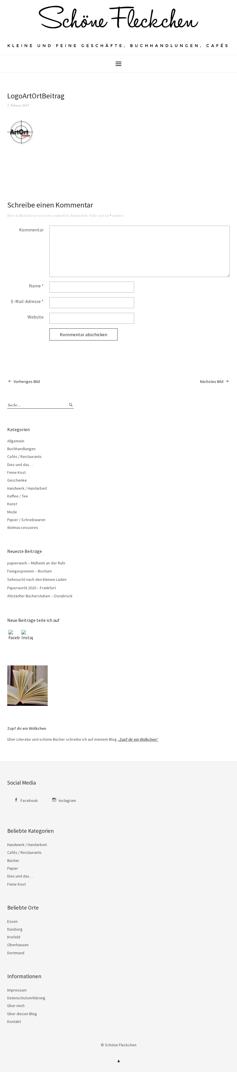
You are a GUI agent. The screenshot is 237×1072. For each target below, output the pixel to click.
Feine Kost (16, 472)
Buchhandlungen (21, 448)
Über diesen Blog (22, 1013)
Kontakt (14, 1021)
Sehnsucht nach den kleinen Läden (36, 579)
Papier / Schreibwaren (26, 519)
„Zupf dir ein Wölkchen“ (138, 739)
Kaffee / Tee (17, 496)
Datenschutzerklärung (26, 997)
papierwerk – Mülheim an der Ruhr (36, 563)
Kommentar (31, 230)
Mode (12, 512)
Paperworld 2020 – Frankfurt (31, 587)
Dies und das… (20, 464)
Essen (12, 921)
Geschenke (17, 480)
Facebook (29, 800)
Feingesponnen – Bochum (29, 571)
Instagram (67, 800)
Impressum (17, 990)
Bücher (13, 860)
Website (35, 317)
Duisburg (15, 929)
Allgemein (15, 441)
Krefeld (13, 937)
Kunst (12, 503)
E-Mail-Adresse (27, 301)
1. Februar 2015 (18, 105)
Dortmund (15, 952)
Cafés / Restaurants (24, 456)
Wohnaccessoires (22, 527)
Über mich (16, 1005)
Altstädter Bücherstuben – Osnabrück (40, 595)
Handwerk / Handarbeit (27, 488)
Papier (12, 868)
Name (36, 286)
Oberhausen (18, 944)
